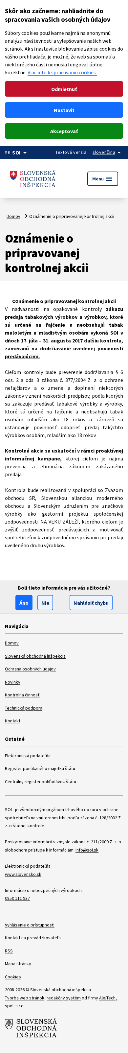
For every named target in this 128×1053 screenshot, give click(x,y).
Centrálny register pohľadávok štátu (40, 781)
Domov (13, 216)
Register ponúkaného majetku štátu (40, 768)
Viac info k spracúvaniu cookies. (62, 72)
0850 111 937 (17, 898)
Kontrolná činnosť (22, 695)
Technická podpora (23, 708)
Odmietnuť (64, 89)
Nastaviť (64, 110)
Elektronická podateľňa (28, 756)
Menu (102, 179)
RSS (9, 951)
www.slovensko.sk (23, 874)
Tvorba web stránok (24, 998)
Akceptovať (64, 131)
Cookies (13, 977)
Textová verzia (70, 152)
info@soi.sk (86, 850)
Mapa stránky (18, 964)
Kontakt (12, 721)
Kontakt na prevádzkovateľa (33, 938)
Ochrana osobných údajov (30, 669)
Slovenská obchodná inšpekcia (35, 656)
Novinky (12, 682)
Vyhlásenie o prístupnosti (29, 925)
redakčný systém (64, 998)
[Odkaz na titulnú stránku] (33, 178)
